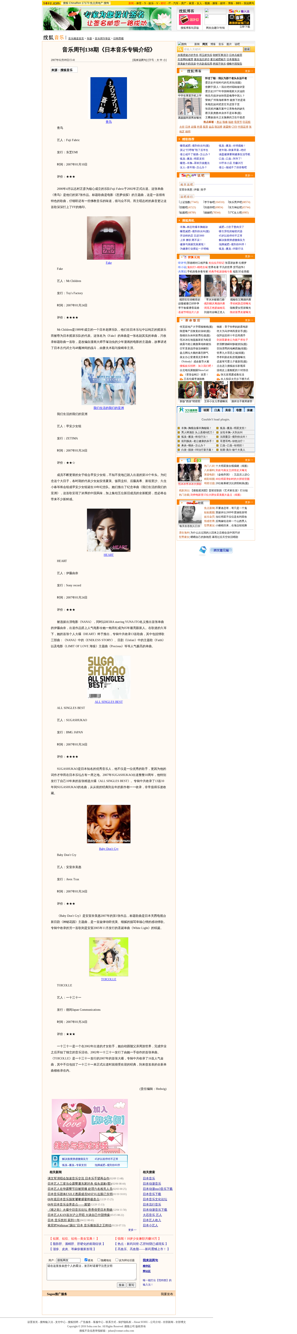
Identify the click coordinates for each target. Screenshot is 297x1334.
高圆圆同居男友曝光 (190, 117)
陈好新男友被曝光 (240, 312)
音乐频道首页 (76, 38)
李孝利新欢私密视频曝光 (231, 357)
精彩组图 (209, 478)
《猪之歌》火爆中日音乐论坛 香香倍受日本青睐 (80, 1209)
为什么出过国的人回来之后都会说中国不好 (215, 532)
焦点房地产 (96, 3)
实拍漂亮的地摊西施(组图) (232, 348)
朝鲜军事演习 (221, 55)
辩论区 (147, 1271)
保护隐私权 (124, 1322)
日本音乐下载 (152, 1194)
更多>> (132, 1229)
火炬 (182, 126)
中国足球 (243, 126)
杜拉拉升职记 (216, 262)
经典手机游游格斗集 (220, 271)
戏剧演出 (184, 490)
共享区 (182, 271)
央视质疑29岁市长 (188, 55)
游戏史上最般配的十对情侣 (232, 370)
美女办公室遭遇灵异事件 (194, 357)
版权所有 (140, 1326)
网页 (205, 44)
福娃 (231, 121)
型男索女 (209, 525)
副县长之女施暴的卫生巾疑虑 (228, 117)
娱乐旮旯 (209, 516)
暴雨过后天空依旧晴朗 (225, 537)
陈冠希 (218, 126)
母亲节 (238, 121)
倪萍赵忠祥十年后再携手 (231, 335)
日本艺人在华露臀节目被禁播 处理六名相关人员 (80, 1189)
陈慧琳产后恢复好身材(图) (195, 331)
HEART (109, 555)
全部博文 (180, 1322)
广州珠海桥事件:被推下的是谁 (228, 100)
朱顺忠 (209, 104)
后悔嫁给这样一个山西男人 (231, 521)
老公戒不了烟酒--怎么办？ (195, 154)
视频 (207, 3)
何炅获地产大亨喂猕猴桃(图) (196, 326)
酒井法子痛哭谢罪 (241, 401)
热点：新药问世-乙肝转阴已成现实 (141, 1244)
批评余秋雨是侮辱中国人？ (229, 95)
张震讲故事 (231, 262)
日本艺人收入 (152, 1220)
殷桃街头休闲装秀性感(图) (195, 335)
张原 (207, 108)
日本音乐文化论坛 (155, 1199)
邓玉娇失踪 (205, 55)
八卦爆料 (209, 470)
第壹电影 (209, 474)
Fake (109, 262)
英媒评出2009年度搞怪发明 (231, 512)
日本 (187, 126)
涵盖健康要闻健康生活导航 (234, 154)
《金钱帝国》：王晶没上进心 (233, 474)
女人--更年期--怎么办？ (193, 167)
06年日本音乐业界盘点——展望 (69, 1204)
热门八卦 (209, 465)
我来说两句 (139, 60)
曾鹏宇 (209, 86)
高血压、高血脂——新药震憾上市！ (142, 1249)
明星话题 (209, 483)
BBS (238, 3)
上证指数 (185, 202)
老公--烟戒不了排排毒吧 (233, 167)
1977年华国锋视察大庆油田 (229, 91)
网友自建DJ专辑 (215, 27)
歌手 (203, 189)
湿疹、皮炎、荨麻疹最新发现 (72, 1249)
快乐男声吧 (235, 202)
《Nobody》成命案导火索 (194, 361)
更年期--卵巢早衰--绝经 (232, 150)
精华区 (147, 1265)
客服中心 (98, 1322)
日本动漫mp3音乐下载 (158, 1189)
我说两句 (249, 3)
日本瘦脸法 (233, 59)
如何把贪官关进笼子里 (227, 104)
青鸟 (109, 121)
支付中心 (60, 1322)
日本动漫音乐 (152, 1183)
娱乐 (151, 3)
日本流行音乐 (152, 1204)
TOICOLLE (108, 979)
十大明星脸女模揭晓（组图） (233, 465)
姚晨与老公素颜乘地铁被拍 (195, 344)
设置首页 (32, 1322)
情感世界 (209, 521)
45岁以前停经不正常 (230, 235)
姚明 (187, 131)
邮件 (222, 3)
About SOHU (140, 1322)
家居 (191, 3)
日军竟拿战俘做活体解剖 (194, 348)
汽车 (176, 3)
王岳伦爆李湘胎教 (194, 378)
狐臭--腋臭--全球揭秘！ (232, 145)
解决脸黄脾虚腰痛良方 (232, 240)
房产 (183, 3)
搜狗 (106, 3)
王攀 (207, 117)
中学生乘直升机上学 (190, 95)
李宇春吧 (209, 202)
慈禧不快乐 (219, 63)
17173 (85, 3)
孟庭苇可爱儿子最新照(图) (232, 361)
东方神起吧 (235, 207)
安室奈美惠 (185, 189)
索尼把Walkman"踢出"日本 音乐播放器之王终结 (79, 1225)
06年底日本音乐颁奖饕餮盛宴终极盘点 (73, 1199)
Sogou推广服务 (57, 1294)
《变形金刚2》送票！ (196, 374)
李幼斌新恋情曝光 (240, 303)
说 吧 (200, 175)
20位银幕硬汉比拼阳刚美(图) (232, 483)
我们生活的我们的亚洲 (108, 408)
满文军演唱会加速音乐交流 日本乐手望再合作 (78, 1178)
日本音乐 (149, 1178)
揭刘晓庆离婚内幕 (214, 303)
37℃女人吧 (235, 212)
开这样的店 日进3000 (192, 235)
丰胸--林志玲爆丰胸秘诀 (194, 226)
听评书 (182, 262)
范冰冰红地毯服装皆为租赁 (195, 339)
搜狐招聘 (73, 1322)
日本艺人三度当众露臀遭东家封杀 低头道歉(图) (80, 1183)
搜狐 (65, 3)
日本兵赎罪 (235, 55)
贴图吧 (184, 212)
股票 (205, 126)
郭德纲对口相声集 (197, 262)
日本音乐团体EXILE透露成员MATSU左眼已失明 (80, 1194)
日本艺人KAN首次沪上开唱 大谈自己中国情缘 (79, 1215)
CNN (234, 126)
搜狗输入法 (46, 1322)
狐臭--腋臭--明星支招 (192, 158)
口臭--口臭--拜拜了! (230, 158)
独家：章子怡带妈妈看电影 (232, 326)
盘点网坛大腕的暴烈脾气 (194, 352)
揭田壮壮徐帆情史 (189, 299)
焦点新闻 (209, 508)
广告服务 (85, 1322)
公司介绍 (155, 1322)
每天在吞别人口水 (189, 526)
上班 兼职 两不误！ (191, 240)
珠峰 (225, 121)
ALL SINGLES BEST (109, 702)
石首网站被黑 (185, 59)
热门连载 (184, 494)
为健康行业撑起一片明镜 (194, 248)
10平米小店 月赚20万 (231, 163)
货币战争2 (239, 267)
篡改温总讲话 (202, 59)
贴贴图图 (209, 512)
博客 (230, 3)
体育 (139, 3)
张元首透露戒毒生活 (232, 374)
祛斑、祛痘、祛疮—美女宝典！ (74, 1238)
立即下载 (245, 26)
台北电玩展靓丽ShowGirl (194, 370)
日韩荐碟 (118, 38)
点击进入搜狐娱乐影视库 (231, 365)
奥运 (219, 121)
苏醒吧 (184, 207)
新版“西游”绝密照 (190, 401)
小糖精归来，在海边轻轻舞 (231, 525)
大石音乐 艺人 (152, 1215)
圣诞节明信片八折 (188, 312)
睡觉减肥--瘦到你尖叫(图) (195, 145)
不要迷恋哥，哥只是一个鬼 (231, 508)
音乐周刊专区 (102, 38)
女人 (199, 3)
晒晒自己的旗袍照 (200, 537)
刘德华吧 (209, 207)
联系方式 (111, 1322)
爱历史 (209, 82)
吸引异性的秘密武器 (230, 231)
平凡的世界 (225, 267)
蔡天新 (209, 113)
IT (170, 3)
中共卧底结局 (204, 63)
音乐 (221, 44)
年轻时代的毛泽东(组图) (227, 82)
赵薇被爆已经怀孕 (188, 303)
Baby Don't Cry (108, 848)
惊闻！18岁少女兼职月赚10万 (137, 1238)
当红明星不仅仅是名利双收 (231, 516)
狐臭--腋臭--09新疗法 (231, 248)
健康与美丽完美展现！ (193, 244)
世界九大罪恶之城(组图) (231, 352)
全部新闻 (168, 1322)
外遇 (199, 126)
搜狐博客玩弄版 (190, 27)
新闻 (197, 44)
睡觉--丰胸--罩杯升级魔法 (195, 163)
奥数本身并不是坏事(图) (227, 113)
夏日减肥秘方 (218, 59)
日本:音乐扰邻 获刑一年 (64, 1220)
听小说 (182, 267)
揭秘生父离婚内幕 (240, 299)
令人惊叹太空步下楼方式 (235, 378)
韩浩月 (209, 95)
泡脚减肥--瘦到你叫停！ (233, 244)
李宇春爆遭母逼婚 (188, 307)
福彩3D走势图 (241, 271)
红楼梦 (243, 262)
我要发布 (167, 1294)
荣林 (207, 100)
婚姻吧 (208, 212)
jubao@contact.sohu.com (121, 1330)
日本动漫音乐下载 (155, 1209)
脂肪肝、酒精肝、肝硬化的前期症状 (77, 1244)
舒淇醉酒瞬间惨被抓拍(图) (232, 344)
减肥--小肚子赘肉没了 (231, 226)
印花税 (246, 121)
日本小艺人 (150, 1225)
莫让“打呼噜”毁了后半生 (194, 150)
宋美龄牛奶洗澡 (187, 63)
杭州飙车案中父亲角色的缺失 (228, 108)
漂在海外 (184, 532)
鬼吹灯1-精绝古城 (197, 267)
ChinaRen (75, 3)
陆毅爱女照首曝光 (240, 307)
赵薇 (193, 126)
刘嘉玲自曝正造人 (214, 312)
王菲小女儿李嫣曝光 (216, 401)
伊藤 (196, 189)
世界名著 (213, 267)
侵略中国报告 (234, 63)
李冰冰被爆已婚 (215, 299)
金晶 (211, 126)
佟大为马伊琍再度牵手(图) (232, 331)
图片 (229, 44)
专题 (89, 38)
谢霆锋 (227, 126)
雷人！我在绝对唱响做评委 (229, 86)
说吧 (237, 44)
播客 (215, 3)
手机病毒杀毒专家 (197, 271)
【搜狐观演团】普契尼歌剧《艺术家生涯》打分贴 (219, 490)
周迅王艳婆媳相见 (214, 307)
